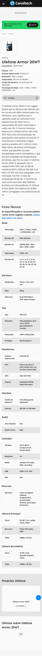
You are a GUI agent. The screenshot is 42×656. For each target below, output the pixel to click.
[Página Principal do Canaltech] (21, 5)
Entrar (34, 25)
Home (4, 34)
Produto (11, 34)
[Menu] (3, 3)
